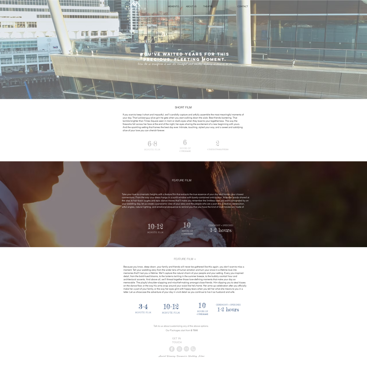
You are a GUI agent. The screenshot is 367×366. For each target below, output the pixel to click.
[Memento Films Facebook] (172, 349)
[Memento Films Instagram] (179, 349)
